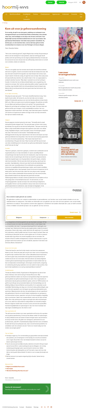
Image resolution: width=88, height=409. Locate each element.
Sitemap (36, 407)
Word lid (61, 2)
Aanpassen (43, 217)
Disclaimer (29, 407)
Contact (21, 407)
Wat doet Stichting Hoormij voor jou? (17, 371)
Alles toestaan (69, 217)
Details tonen (74, 212)
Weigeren (19, 217)
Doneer (50, 2)
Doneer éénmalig (66, 160)
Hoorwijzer (9, 368)
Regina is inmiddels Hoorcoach (15, 366)
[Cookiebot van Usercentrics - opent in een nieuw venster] (73, 190)
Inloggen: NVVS (72, 2)
